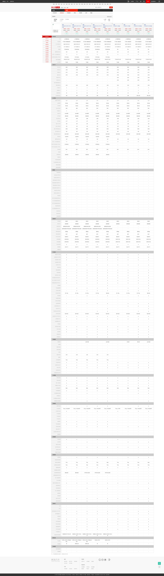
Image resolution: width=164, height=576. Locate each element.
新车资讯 (65, 561)
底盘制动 (47, 44)
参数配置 (62, 12)
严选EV (87, 568)
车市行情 (65, 563)
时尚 (87, 4)
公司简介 (73, 574)
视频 (91, 12)
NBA (59, 4)
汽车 (74, 4)
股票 (72, 4)
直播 (90, 4)
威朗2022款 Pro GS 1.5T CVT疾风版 (107, 26)
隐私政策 (88, 574)
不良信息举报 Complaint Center (100, 574)
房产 (97, 4)
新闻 (54, 4)
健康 (107, 4)
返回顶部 (159, 567)
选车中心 (83, 561)
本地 (105, 4)
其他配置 (47, 61)
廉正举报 (107, 574)
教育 (102, 4)
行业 (65, 566)
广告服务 (92, 574)
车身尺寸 (47, 38)
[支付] (141, 1)
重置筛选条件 (109, 16)
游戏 (66, 4)
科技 (77, 4)
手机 (79, 4)
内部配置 (47, 52)
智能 (82, 4)
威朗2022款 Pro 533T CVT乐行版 (66, 26)
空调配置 (47, 54)
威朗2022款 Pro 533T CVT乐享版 (76, 26)
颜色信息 (47, 59)
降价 (75, 12)
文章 (86, 12)
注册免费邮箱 (153, 1)
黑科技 (92, 568)
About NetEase (68, 574)
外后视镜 (47, 50)
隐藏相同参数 (55, 31)
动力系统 (47, 40)
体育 (56, 4)
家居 (100, 4)
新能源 (47, 42)
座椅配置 (47, 56)
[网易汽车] (55, 560)
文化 (92, 4)
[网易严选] (137, 1)
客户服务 (84, 574)
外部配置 (47, 48)
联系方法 (77, 574)
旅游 (95, 4)
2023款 (62, 19)
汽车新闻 (65, 568)
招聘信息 (81, 574)
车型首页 (55, 12)
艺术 (110, 4)
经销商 (80, 12)
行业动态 (70, 568)
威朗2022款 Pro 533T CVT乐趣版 (87, 26)
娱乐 (61, 4)
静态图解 (92, 566)
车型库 (62, 7)
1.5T (61, 20)
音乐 (64, 4)
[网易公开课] (132, 1)
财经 (69, 4)
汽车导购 (70, 563)
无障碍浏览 (12, 1)
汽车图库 (87, 561)
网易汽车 (55, 7)
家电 (84, 4)
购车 (65, 559)
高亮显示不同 (55, 30)
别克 (65, 7)
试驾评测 (75, 561)
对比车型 (159, 563)
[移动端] (128, 1)
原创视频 (83, 566)
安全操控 (47, 46)
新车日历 (70, 561)
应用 (7, 1)
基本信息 (46, 36)
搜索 (111, 7)
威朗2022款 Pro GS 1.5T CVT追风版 (97, 26)
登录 (148, 1)
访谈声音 (75, 568)
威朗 (67, 7)
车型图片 (69, 12)
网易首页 (4, 1)
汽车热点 (87, 566)
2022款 (67, 19)
